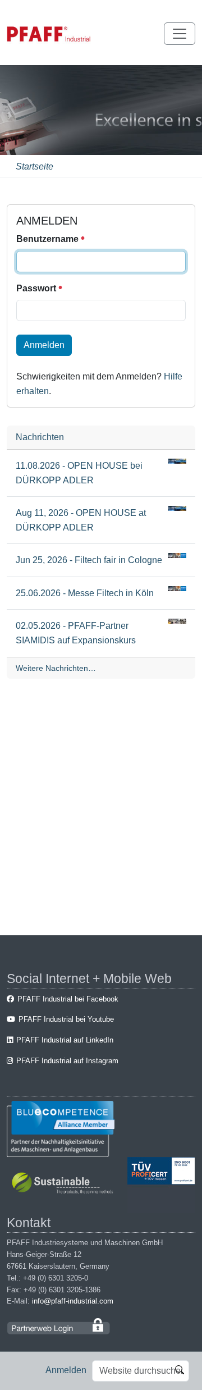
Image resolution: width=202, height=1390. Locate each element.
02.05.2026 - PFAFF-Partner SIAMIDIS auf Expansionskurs (76, 633)
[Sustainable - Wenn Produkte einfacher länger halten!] (64, 1184)
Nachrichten (40, 437)
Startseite (34, 166)
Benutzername (48, 239)
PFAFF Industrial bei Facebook (67, 999)
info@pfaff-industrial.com (72, 1301)
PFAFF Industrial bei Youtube (66, 1019)
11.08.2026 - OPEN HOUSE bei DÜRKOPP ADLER (79, 473)
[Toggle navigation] (179, 33)
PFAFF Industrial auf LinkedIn (64, 1040)
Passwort (37, 288)
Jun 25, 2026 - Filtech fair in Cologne (89, 560)
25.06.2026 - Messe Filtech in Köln (85, 593)
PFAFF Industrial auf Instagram (67, 1061)
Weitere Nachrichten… (56, 668)
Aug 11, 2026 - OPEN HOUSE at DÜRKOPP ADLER (81, 520)
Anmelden (65, 1370)
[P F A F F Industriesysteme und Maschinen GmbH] (49, 34)
